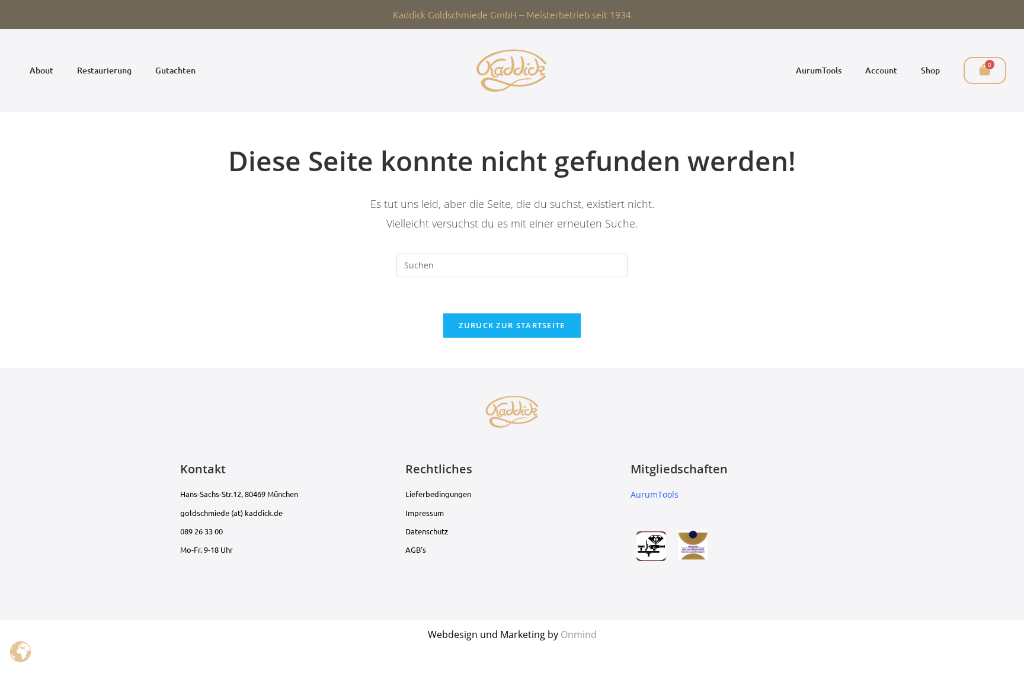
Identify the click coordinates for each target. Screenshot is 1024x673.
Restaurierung (104, 70)
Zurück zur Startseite (512, 325)
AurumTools (818, 70)
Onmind (579, 634)
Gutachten (175, 70)
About (41, 70)
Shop (930, 70)
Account (881, 70)
